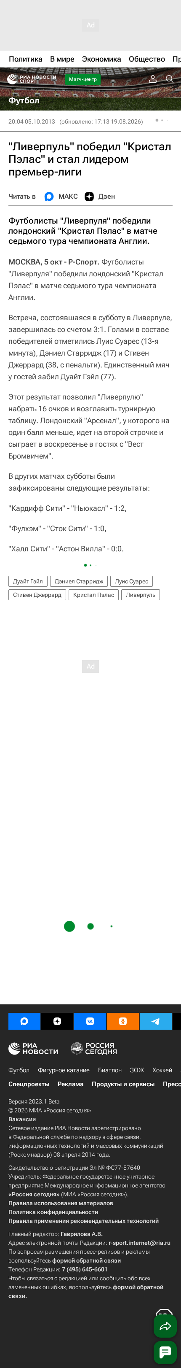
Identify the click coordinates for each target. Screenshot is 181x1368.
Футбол (18, 1070)
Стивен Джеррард (37, 594)
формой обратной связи (86, 1260)
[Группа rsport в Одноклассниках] (123, 1021)
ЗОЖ (137, 1070)
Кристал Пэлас (93, 594)
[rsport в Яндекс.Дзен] (57, 1021)
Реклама (70, 1084)
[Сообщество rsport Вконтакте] (90, 1021)
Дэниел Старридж (79, 581)
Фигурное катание (64, 1070)
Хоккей (162, 1070)
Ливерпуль (140, 594)
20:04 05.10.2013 (31, 121)
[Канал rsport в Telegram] (156, 1021)
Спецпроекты (28, 1084)
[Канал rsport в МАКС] (24, 1021)
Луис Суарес (131, 581)
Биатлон (110, 1070)
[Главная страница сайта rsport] (50, 79)
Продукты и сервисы (123, 1084)
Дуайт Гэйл (28, 581)
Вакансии (22, 1119)
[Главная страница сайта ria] (9, 79)
